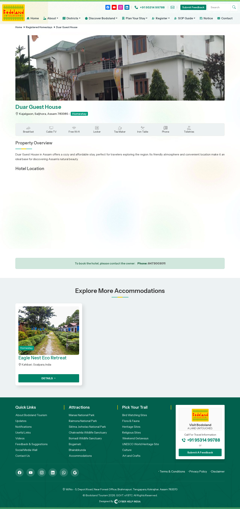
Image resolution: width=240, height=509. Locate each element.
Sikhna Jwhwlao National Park (87, 426)
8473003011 (156, 263)
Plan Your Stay (135, 18)
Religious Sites (131, 432)
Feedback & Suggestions (31, 444)
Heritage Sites (131, 426)
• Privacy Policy (197, 471)
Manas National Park (81, 415)
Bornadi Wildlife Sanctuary (85, 438)
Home (34, 18)
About (51, 18)
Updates (20, 421)
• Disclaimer (217, 471)
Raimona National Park (83, 421)
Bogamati (75, 444)
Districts (72, 18)
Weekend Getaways (135, 438)
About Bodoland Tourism (31, 415)
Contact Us (22, 456)
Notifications (23, 426)
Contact (226, 18)
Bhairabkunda (77, 450)
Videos (20, 438)
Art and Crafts (131, 456)
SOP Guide (185, 18)
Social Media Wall (26, 450)
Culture (127, 450)
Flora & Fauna (131, 421)
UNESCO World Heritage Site (140, 444)
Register (161, 18)
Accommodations (80, 456)
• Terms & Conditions (171, 471)
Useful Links (23, 432)
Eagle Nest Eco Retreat (42, 357)
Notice (208, 18)
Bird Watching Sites (134, 415)
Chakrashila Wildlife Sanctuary (88, 432)
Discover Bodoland (101, 18)
